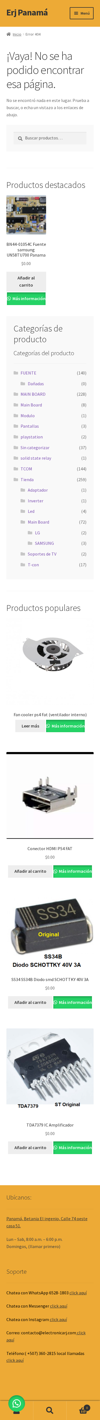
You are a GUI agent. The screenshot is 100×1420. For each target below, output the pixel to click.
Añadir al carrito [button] (26, 281)
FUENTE (28, 373)
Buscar (50, 1410)
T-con (33, 564)
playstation (32, 437)
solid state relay (36, 458)
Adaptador (38, 490)
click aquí (78, 1292)
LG (37, 532)
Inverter (35, 500)
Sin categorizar (35, 447)
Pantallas (30, 426)
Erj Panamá (27, 12)
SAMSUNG (44, 543)
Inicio (17, 34)
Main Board (31, 405)
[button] (16, 1403)
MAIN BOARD (33, 394)
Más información (29, 298)
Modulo (28, 415)
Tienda (27, 479)
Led (31, 511)
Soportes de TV (42, 554)
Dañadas (36, 383)
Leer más (30, 726)
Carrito (77, 1406)
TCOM (26, 468)
